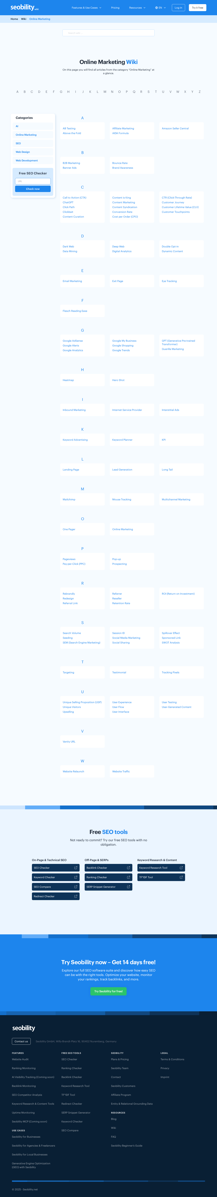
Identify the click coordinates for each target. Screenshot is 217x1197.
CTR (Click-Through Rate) (177, 197)
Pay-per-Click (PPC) (74, 563)
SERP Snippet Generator (101, 886)
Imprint (165, 1077)
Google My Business (124, 340)
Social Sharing (121, 642)
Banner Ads (70, 167)
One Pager (69, 529)
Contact (116, 1077)
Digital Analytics (122, 251)
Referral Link (70, 603)
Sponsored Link (171, 637)
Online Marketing (26, 134)
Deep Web (118, 246)
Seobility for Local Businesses (29, 1154)
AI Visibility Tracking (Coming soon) (33, 1077)
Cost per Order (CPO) (125, 216)
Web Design (23, 151)
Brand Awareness (122, 167)
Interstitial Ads (170, 409)
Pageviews (69, 559)
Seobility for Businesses (26, 1136)
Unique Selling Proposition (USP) (82, 702)
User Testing (169, 702)
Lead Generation (122, 469)
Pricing (115, 7)
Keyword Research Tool (153, 867)
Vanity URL (69, 741)
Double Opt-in (170, 246)
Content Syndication (124, 207)
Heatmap (68, 380)
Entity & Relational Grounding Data (132, 1103)
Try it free (197, 7)
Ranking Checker (97, 877)
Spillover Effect (171, 633)
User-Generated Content (176, 707)
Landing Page (71, 469)
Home (14, 18)
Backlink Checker (97, 867)
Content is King (121, 197)
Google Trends (121, 350)
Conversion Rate (122, 211)
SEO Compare (42, 886)
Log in (178, 7)
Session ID (118, 633)
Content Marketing (123, 202)
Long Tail (167, 469)
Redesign (68, 598)
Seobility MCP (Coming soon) (29, 1121)
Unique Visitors (72, 707)
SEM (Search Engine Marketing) (81, 642)
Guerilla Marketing (173, 349)
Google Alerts (71, 345)
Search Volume (72, 633)
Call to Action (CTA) (74, 197)
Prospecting (119, 563)
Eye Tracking (169, 281)
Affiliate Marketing (123, 128)
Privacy (165, 1068)
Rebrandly (69, 593)
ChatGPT (68, 202)
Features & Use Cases (85, 7)
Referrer (117, 593)
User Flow (118, 707)
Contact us (21, 1041)
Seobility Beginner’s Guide (126, 1145)
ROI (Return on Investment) (178, 593)
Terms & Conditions (172, 1059)
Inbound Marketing (74, 409)
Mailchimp (69, 499)
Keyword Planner (122, 439)
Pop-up (116, 559)
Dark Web (68, 246)
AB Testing (69, 128)
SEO (18, 143)
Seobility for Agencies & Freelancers (33, 1145)
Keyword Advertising (75, 439)
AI (17, 126)
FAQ (113, 1136)
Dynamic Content (172, 251)
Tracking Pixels (170, 672)
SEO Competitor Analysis (27, 1094)
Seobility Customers (123, 1086)
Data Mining (70, 251)
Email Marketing (72, 281)
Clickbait (68, 211)
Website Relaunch (73, 771)
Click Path (69, 207)
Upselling (68, 711)
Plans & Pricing (120, 1059)
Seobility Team (120, 1068)
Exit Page (117, 281)
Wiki (23, 18)
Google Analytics (73, 350)
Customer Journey (173, 202)
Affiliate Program (121, 1094)
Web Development (27, 160)
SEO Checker (42, 867)
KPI (164, 439)
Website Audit (20, 1059)
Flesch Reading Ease (75, 310)
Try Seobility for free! (108, 991)
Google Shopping (122, 345)
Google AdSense (73, 340)
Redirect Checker (44, 896)
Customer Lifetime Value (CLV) (180, 207)
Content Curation (73, 216)
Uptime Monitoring (23, 1112)
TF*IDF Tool (146, 877)
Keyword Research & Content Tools (33, 1103)
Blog (113, 1119)
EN (160, 7)
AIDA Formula (120, 133)
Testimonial (119, 672)
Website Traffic (121, 771)
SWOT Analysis (171, 642)
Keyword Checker (44, 877)
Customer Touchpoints (176, 211)
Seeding (68, 637)
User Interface (120, 711)
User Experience (122, 702)
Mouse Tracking (121, 499)
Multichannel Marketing (176, 499)
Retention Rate (121, 603)
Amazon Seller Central (175, 128)
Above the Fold (72, 133)
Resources (135, 7)
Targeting (68, 672)
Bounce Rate (120, 163)
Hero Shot (118, 380)
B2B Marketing (71, 163)
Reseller (117, 598)
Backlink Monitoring (24, 1086)
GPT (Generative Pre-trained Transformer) (178, 342)
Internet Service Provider (127, 409)
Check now (33, 188)
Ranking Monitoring (24, 1068)
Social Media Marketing (126, 637)
